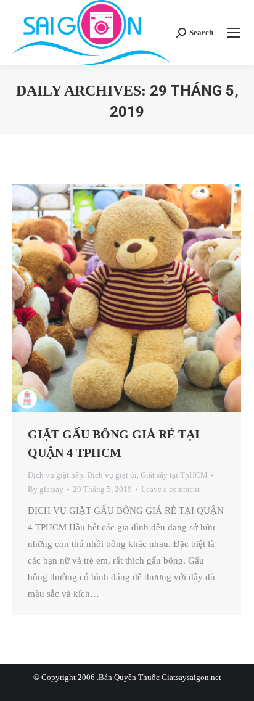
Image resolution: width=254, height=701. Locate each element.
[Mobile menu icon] (234, 33)
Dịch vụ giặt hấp (55, 475)
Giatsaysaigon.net (191, 677)
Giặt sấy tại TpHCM (174, 475)
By (45, 489)
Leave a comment (170, 489)
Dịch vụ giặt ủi (112, 475)
